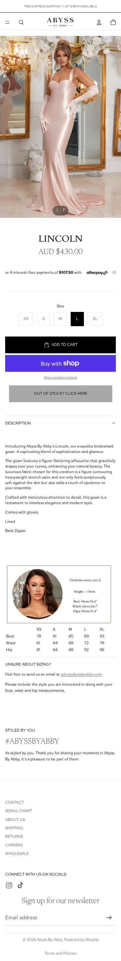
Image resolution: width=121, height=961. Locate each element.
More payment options (60, 377)
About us (15, 819)
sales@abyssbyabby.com (81, 674)
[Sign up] (109, 917)
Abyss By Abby (49, 939)
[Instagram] (9, 885)
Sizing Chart (18, 810)
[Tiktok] (20, 885)
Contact (14, 802)
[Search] (21, 22)
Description (18, 423)
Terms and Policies (60, 953)
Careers (14, 845)
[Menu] (7, 22)
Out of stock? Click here (60, 393)
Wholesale (17, 853)
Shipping (14, 828)
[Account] (99, 22)
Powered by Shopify (81, 939)
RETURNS (14, 836)
